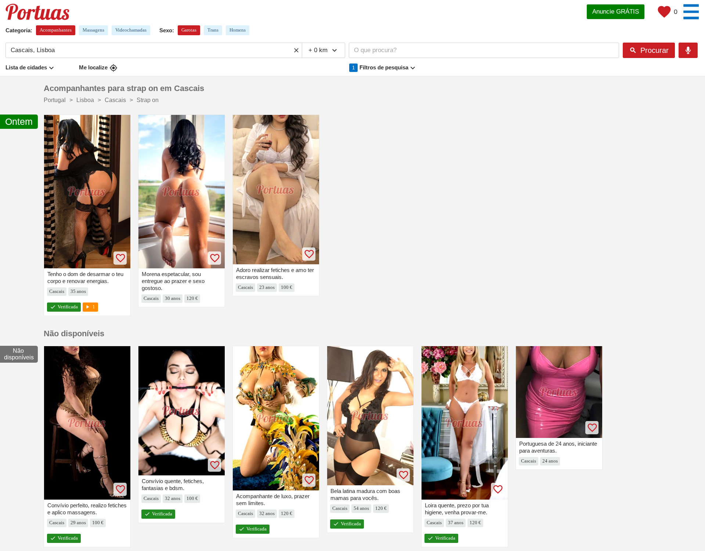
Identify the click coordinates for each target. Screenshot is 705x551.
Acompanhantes (56, 30)
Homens (237, 30)
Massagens (93, 30)
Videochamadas (131, 30)
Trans (212, 30)
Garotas (188, 30)
